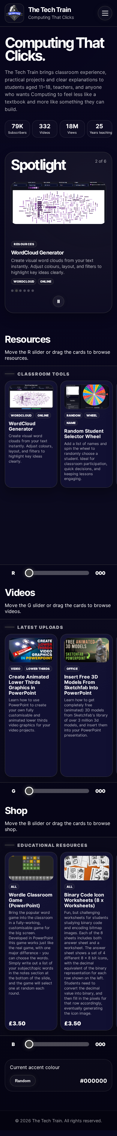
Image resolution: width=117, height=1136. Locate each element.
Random (23, 1081)
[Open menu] (105, 13)
